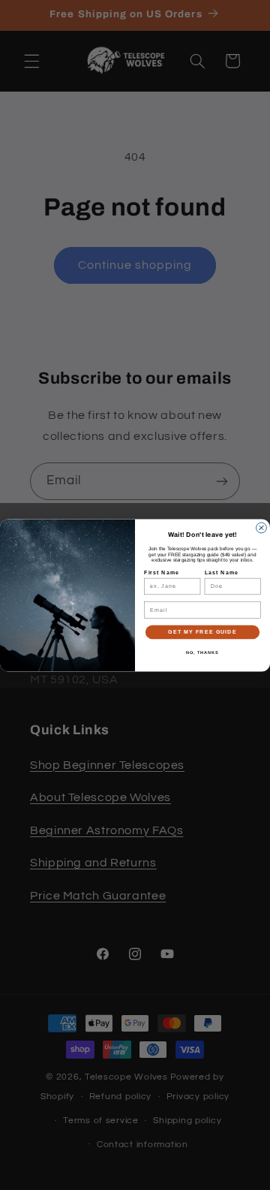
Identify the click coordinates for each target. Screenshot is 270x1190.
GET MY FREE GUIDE (202, 631)
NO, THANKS (202, 652)
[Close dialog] (261, 528)
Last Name (222, 572)
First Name (161, 572)
